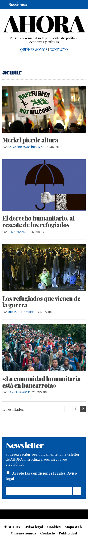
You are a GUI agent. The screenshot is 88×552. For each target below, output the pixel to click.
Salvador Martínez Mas (25, 147)
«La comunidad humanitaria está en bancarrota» (41, 381)
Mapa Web (73, 527)
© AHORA (12, 527)
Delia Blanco (17, 232)
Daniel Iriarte (18, 392)
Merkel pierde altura (30, 140)
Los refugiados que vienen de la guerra (41, 301)
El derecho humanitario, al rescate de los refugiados (38, 221)
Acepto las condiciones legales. (39, 473)
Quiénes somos (34, 49)
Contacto (58, 49)
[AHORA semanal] (44, 24)
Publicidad (68, 533)
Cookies (54, 527)
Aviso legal (34, 527)
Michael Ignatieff (21, 312)
